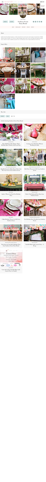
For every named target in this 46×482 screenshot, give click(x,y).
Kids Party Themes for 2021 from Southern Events (35, 169)
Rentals (24, 19)
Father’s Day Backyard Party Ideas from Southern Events (34, 194)
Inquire (11, 21)
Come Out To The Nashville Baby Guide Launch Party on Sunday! (11, 270)
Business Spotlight (14, 242)
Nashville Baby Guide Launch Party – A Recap (34, 245)
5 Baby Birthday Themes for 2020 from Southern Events (11, 220)
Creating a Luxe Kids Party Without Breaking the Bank (34, 144)
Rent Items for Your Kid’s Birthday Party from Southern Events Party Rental (10, 245)
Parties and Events (34, 192)
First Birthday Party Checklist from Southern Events (34, 220)
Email (8, 116)
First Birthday (11, 192)
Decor (21, 19)
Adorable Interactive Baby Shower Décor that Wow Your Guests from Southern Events (11, 169)
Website (5, 21)
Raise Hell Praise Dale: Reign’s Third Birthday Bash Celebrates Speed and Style (11, 144)
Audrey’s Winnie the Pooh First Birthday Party (10, 194)
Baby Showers (11, 217)
